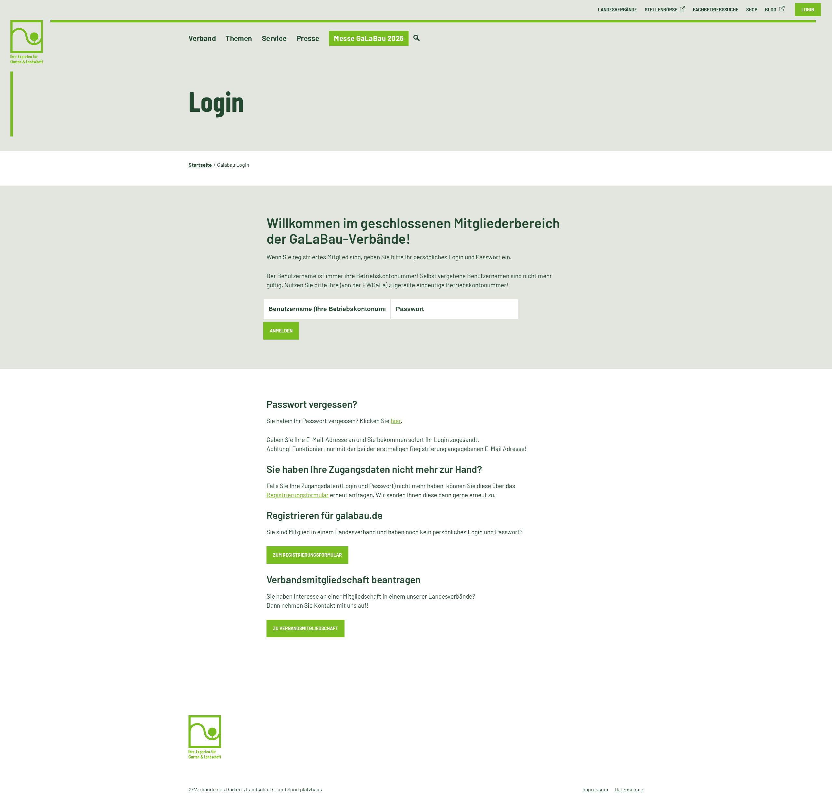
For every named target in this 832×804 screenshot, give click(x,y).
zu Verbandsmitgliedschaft (305, 628)
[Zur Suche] (416, 38)
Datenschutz (629, 789)
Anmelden (281, 330)
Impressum (595, 789)
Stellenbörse (661, 9)
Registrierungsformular (297, 495)
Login (807, 9)
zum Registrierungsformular (307, 555)
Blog (770, 9)
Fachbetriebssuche (715, 9)
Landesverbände (617, 9)
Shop (751, 9)
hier (396, 420)
